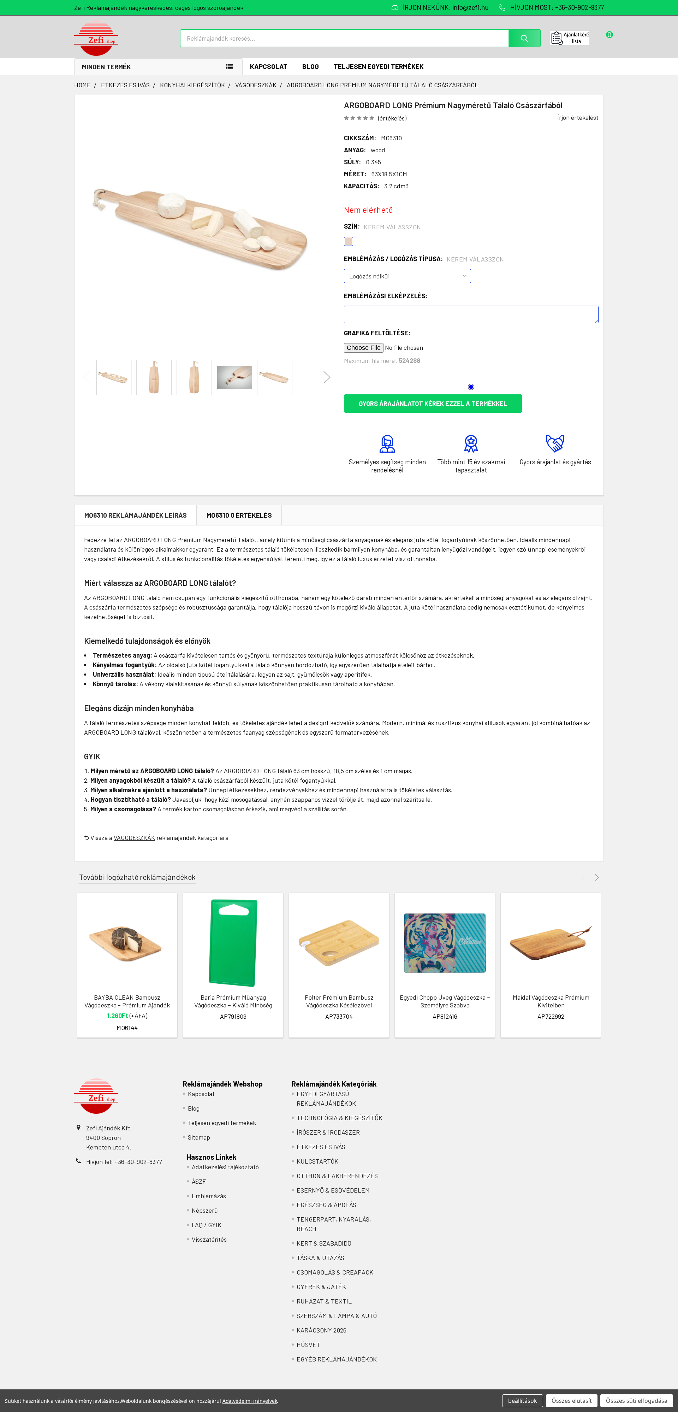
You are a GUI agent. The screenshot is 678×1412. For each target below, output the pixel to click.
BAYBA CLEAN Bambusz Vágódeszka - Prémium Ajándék (127, 1001)
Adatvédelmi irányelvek (249, 1401)
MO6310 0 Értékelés (239, 515)
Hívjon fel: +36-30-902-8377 (124, 1161)
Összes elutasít (572, 1401)
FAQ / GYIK (206, 1225)
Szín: (382, 226)
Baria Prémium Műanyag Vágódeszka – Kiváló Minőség (233, 1001)
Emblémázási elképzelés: (386, 296)
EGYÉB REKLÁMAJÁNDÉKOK (337, 1359)
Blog (310, 66)
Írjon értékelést (578, 117)
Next (327, 377)
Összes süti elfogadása (636, 1401)
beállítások (522, 1401)
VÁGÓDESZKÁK (134, 837)
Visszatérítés (209, 1239)
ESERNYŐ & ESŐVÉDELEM (333, 1190)
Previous (86, 377)
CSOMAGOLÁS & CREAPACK (335, 1272)
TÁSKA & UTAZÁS (320, 1257)
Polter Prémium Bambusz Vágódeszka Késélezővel (339, 1001)
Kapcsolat (268, 66)
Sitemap (199, 1137)
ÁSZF (199, 1181)
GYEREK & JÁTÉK (321, 1286)
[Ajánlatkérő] (577, 38)
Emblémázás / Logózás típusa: (424, 259)
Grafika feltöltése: (377, 333)
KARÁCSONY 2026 (321, 1330)
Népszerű (205, 1210)
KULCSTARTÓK (317, 1161)
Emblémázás (209, 1196)
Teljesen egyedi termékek (379, 66)
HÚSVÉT (308, 1344)
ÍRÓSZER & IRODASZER (328, 1132)
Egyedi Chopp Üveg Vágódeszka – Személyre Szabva (445, 1001)
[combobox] (360, 38)
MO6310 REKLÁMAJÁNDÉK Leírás (135, 515)
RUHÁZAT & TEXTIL (324, 1301)
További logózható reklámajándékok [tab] (137, 876)
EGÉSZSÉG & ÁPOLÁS (326, 1204)
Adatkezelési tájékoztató (225, 1167)
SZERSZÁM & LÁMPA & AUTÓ (337, 1315)
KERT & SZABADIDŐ (324, 1243)
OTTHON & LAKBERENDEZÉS (337, 1175)
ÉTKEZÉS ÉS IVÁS (321, 1147)
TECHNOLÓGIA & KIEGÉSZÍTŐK (339, 1118)
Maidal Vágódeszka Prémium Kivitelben (551, 1001)
